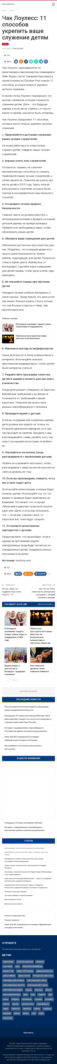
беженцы (38, 990)
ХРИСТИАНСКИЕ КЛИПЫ (36, 981)
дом (50, 995)
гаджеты (41, 995)
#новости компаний (25, 962)
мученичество (27, 1004)
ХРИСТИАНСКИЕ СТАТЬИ (37, 985)
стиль (41, 1013)
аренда (29, 990)
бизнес (48, 990)
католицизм (27, 999)
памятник (27, 1009)
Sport (17, 966)
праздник (7, 1013)
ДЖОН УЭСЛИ (24, 976)
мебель (6, 1004)
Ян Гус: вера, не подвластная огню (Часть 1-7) (11, 592)
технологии (7, 1018)
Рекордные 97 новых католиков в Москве (23, 823)
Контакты (28, 1032)
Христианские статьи (13, 899)
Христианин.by (8, 4)
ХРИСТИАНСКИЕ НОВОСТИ (13, 985)
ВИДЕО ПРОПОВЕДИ (25, 971)
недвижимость (43, 1004)
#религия (40, 962)
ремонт (17, 1013)
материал (49, 999)
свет (34, 1013)
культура (38, 999)
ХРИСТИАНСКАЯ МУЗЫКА (13, 981)
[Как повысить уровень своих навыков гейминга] (41, 655)
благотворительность (11, 995)
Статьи (5, 44)
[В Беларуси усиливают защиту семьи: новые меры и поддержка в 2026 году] (8, 327)
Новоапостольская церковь (15, 892)
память (37, 1009)
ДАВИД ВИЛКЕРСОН (45, 971)
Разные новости (11, 920)
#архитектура (8, 962)
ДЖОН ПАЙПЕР (9, 976)
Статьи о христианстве (14, 916)
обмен (5, 1009)
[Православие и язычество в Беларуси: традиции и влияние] (15, 655)
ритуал (25, 1013)
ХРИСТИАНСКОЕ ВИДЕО (12, 990)
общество (16, 1009)
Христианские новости (13, 904)
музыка (16, 1004)
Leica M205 (7, 966)
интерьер (15, 999)
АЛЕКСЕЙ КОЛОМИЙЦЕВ (32, 966)
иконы (5, 999)
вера (33, 995)
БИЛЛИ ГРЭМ (8, 971)
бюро (26, 995)
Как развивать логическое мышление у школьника (24, 848)
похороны (47, 1009)
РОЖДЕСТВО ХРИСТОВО (43, 976)
